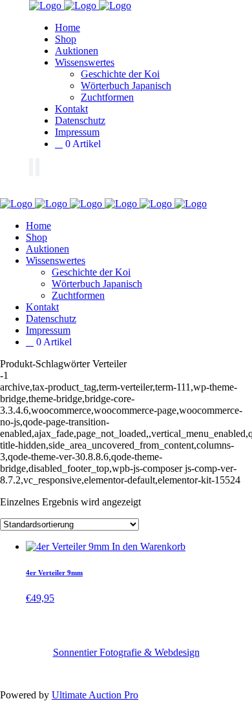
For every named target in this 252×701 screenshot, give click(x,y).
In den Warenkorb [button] (148, 546)
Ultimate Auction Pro (95, 694)
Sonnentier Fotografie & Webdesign (126, 652)
